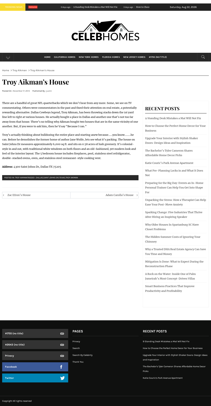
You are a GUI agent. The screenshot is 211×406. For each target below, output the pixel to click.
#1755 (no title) (158, 57)
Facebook (11, 366)
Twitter (9, 378)
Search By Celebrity (82, 355)
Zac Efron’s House (19, 195)
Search (76, 348)
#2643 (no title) (15, 344)
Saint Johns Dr (51, 177)
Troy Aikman (71, 177)
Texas (62, 177)
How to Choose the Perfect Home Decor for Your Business (148, 7)
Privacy (9, 355)
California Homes (64, 57)
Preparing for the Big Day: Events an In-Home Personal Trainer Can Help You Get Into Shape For (174, 187)
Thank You (78, 361)
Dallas (39, 177)
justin (49, 91)
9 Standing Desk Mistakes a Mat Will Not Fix (78, 7)
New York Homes (89, 57)
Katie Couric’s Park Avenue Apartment (169, 163)
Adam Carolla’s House (119, 195)
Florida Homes (111, 57)
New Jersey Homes (134, 57)
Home (47, 57)
